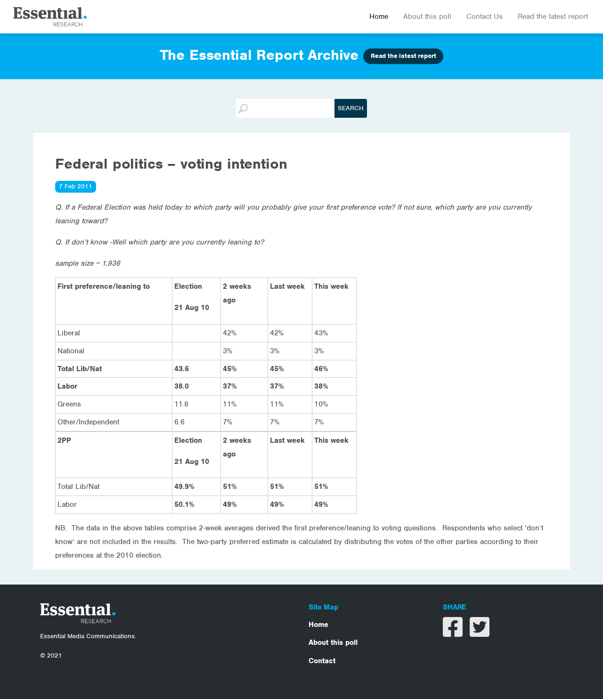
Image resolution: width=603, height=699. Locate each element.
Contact (322, 661)
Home (378, 16)
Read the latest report (553, 16)
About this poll (427, 16)
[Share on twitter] (479, 633)
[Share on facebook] (454, 633)
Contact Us (484, 16)
